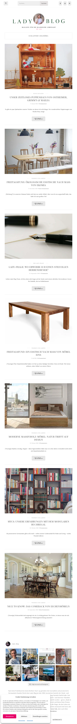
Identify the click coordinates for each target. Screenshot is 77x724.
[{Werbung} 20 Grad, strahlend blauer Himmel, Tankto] (30, 673)
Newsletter (53, 711)
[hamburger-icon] (6, 3)
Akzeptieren (10, 716)
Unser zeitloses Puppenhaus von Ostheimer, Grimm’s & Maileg (38, 99)
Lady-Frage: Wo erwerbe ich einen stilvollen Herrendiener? (38, 268)
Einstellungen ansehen (40, 716)
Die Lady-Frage (38, 263)
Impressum (30, 720)
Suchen (43, 3)
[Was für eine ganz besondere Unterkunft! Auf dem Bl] (63, 656)
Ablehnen (24, 716)
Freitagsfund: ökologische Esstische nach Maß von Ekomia (38, 184)
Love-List (54, 709)
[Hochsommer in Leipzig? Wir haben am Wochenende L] (30, 656)
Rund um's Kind (38, 93)
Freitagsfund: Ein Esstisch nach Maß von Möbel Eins (38, 353)
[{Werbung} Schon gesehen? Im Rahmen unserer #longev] (47, 673)
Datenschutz (21, 720)
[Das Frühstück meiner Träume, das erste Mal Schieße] (63, 673)
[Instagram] (65, 3)
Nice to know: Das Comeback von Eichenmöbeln (38, 606)
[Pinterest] (69, 3)
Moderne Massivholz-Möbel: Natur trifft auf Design (38, 438)
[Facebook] (60, 3)
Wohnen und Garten (38, 178)
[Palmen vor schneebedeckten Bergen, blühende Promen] (13, 673)
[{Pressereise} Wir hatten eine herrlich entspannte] (13, 656)
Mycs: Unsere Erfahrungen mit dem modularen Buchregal (38, 523)
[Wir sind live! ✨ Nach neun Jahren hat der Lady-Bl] (47, 656)
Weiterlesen (38, 119)
